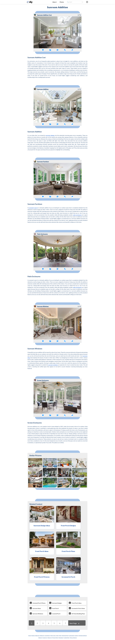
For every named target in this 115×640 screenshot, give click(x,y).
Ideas (54, 2)
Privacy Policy (55, 637)
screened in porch (33, 207)
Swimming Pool (65, 635)
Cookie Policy (66, 637)
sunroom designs (50, 135)
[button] (87, 2)
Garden (76, 635)
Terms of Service (73, 637)
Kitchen (33, 635)
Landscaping (71, 635)
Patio (60, 635)
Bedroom (42, 635)
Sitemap (40, 637)
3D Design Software (83, 635)
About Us (50, 637)
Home (29, 635)
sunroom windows (53, 365)
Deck (57, 635)
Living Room (47, 635)
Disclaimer (61, 637)
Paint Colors (53, 635)
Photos (62, 2)
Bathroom (37, 635)
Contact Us (44, 637)
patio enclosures (77, 215)
